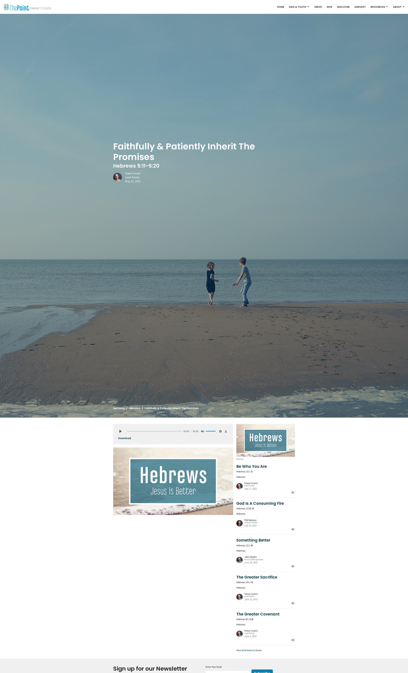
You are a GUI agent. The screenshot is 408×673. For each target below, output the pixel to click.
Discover (343, 7)
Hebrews (134, 408)
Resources (378, 7)
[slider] (153, 431)
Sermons (119, 408)
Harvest (360, 7)
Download (124, 438)
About (397, 7)
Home (280, 7)
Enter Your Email (214, 666)
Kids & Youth (297, 7)
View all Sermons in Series (249, 650)
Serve (318, 7)
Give (329, 7)
